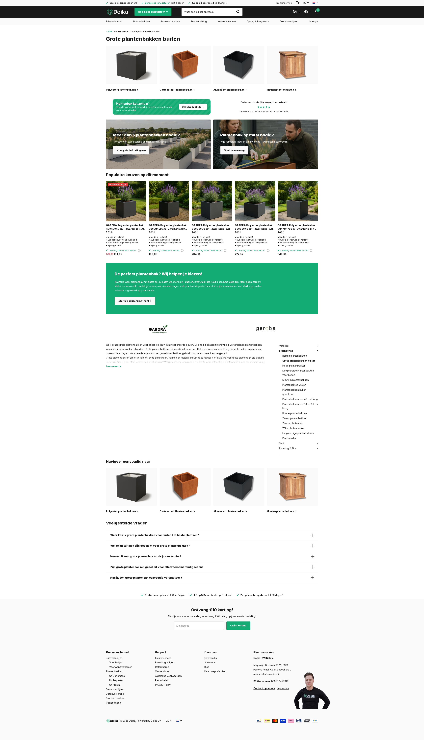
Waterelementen (227, 21)
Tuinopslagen (113, 702)
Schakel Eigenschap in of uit (317, 350)
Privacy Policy (163, 684)
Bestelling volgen (164, 662)
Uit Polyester (116, 680)
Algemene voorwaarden (168, 675)
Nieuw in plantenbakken (295, 379)
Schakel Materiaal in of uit (317, 346)
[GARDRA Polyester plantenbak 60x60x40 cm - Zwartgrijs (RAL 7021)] (255, 201)
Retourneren (162, 667)
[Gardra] (158, 329)
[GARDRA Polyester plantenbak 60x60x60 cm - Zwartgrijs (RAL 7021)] (212, 201)
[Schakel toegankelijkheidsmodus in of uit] (297, 3)
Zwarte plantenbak (292, 423)
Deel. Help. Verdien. (215, 671)
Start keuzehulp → (193, 106)
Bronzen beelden (170, 21)
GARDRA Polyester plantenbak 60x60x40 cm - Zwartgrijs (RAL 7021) (254, 229)
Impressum (283, 688)
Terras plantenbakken (294, 418)
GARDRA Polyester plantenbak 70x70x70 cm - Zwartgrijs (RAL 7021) (297, 229)
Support (160, 652)
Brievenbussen (114, 21)
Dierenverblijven (289, 21)
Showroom (210, 662)
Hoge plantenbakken (294, 365)
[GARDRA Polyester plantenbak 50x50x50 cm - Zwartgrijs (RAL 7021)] (169, 201)
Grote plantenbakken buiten (299, 360)
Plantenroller (289, 438)
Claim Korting (238, 625)
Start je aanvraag (234, 150)
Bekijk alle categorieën (152, 11)
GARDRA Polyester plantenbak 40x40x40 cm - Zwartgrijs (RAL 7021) (125, 229)
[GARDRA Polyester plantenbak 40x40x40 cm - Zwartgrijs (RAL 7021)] (126, 201)
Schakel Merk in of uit (317, 443)
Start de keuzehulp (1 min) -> (135, 300)
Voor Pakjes (116, 662)
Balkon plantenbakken (294, 355)
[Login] (307, 12)
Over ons (210, 652)
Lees (112, 366)
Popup (139, 250)
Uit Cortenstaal (117, 675)
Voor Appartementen (120, 667)
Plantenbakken (141, 21)
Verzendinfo (162, 671)
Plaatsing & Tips (287, 448)
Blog (206, 667)
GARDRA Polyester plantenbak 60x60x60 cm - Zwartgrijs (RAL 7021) (211, 229)
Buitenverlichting (115, 693)
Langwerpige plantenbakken (298, 433)
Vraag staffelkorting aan (131, 150)
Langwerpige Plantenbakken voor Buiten (298, 372)
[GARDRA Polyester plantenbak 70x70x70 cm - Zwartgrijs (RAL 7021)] (298, 201)
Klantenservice (284, 2)
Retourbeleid (162, 680)
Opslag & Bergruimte (258, 21)
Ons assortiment (117, 652)
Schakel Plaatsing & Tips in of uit (317, 448)
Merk (282, 443)
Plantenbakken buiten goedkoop (294, 391)
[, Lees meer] (296, 12)
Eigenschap (286, 350)
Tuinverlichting (199, 21)
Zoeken (237, 12)
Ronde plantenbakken (294, 413)
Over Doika (210, 658)
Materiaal (284, 345)
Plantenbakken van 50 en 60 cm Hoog (300, 406)
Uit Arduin (114, 684)
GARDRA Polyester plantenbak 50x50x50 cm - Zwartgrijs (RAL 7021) (168, 229)
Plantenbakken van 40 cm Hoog (300, 399)
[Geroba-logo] (265, 329)
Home (109, 31)
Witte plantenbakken (293, 428)
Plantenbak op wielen (294, 384)
